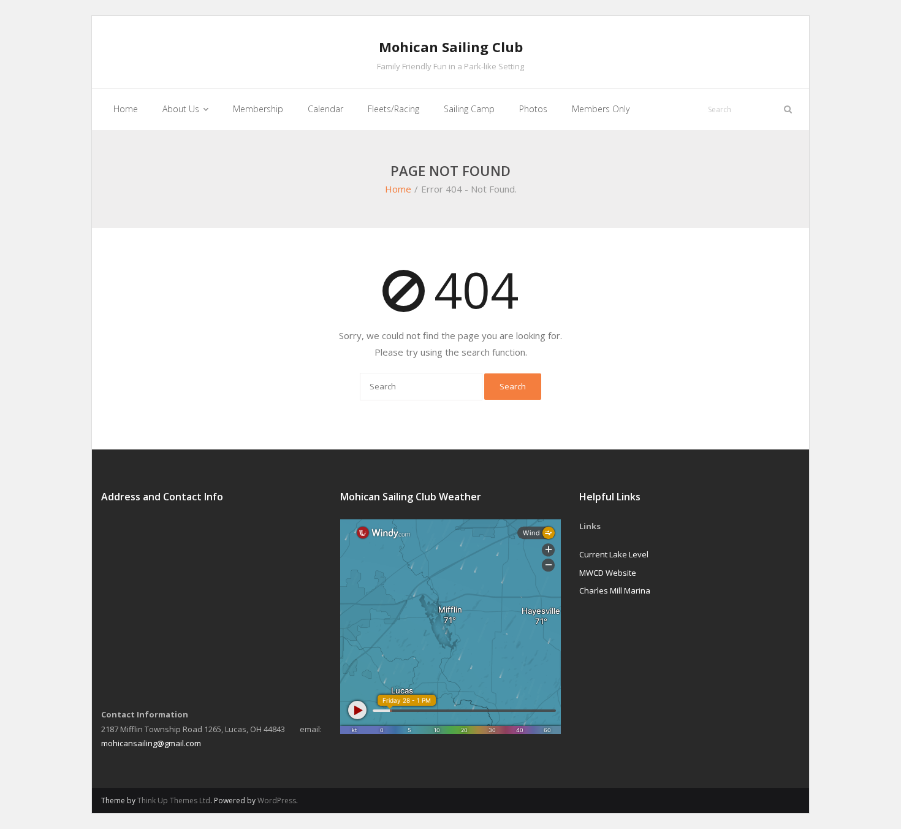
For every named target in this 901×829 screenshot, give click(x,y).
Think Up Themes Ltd (173, 800)
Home (398, 189)
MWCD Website (607, 572)
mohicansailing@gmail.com (151, 743)
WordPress (276, 800)
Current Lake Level (613, 554)
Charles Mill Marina (614, 590)
